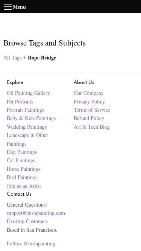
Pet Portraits (20, 101)
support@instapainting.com (36, 212)
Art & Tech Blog (92, 126)
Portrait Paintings (25, 109)
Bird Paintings (22, 177)
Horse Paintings (23, 168)
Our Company (89, 92)
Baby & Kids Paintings (31, 118)
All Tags (12, 57)
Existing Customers (27, 221)
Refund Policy (89, 118)
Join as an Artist (24, 185)
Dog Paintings (22, 151)
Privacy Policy (89, 101)
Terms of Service (92, 109)
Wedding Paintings (27, 126)
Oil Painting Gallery (28, 92)
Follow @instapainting (31, 243)
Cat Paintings (21, 160)
